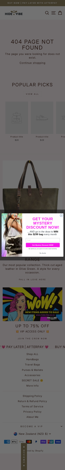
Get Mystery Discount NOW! (42, 245)
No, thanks (43, 253)
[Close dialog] (61, 215)
